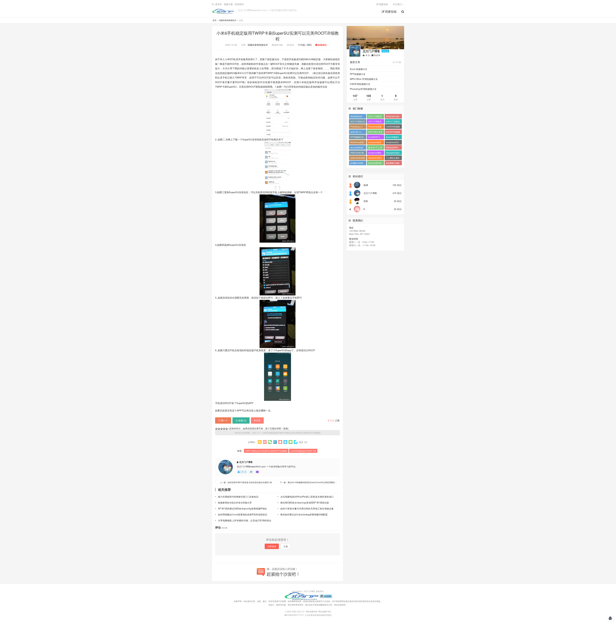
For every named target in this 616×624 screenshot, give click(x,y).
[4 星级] (224, 428)
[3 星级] (221, 428)
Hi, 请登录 (217, 4)
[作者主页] (251, 472)
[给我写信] (257, 472)
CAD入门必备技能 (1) (393, 122)
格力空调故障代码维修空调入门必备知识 (238, 496)
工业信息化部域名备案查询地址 (318, 615)
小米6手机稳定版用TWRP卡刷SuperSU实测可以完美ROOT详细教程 (277, 36)
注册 (285, 546)
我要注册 (228, 4)
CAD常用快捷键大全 (360, 84)
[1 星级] (216, 428)
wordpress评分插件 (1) (392, 143)
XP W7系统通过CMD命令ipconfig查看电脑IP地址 (242, 508)
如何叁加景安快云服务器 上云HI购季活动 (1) (375, 163)
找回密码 (239, 4)
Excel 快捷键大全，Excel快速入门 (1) (393, 137)
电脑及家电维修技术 (227, 20)
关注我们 (397, 4)
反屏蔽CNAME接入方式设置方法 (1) (357, 163)
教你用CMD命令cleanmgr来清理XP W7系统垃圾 (304, 502)
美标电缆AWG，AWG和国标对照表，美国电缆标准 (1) (393, 148)
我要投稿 (391, 11)
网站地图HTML (324, 611)
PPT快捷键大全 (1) (357, 137)
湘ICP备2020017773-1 (294, 615)
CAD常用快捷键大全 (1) (393, 127)
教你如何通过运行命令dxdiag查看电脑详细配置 (304, 514)
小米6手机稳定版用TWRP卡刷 (303, 450)
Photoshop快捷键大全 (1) (374, 127)
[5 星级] (226, 428)
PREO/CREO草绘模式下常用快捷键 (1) (357, 153)
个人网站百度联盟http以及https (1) (392, 158)
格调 (366, 185)
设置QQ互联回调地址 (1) (357, 158)
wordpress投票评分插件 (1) (374, 143)
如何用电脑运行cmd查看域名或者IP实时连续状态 (242, 514)
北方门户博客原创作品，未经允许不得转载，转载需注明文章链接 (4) (375, 117)
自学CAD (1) (355, 131)
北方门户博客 (246, 462)
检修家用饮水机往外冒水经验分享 (235, 502)
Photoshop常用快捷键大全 (363, 88)
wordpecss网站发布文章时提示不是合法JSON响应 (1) (375, 153)
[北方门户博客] (301, 595)
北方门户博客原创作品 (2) (375, 122)
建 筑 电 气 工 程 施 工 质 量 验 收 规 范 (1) (375, 148)
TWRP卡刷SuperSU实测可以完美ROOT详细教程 (266, 450)
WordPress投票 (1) (357, 143)
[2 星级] (219, 428)
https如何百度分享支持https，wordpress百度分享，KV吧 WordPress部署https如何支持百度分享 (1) (393, 153)
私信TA (377, 55)
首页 (214, 20)
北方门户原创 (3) (357, 121)
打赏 (258, 420)
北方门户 (223, 11)
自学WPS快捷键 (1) (393, 132)
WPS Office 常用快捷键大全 (364, 79)
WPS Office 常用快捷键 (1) (375, 132)
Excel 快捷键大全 (358, 69)
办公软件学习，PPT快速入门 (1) (375, 137)
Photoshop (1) (356, 126)
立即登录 (271, 546)
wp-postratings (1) (356, 148)
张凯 (366, 201)
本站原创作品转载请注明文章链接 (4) (392, 117)
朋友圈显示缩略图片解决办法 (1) (393, 163)
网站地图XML (312, 611)
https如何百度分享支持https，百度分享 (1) (375, 158)
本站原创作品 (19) (356, 117)
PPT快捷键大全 (357, 74)
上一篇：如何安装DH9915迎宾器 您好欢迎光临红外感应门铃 (246, 482)
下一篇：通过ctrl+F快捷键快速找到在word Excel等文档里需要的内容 (309, 482)
